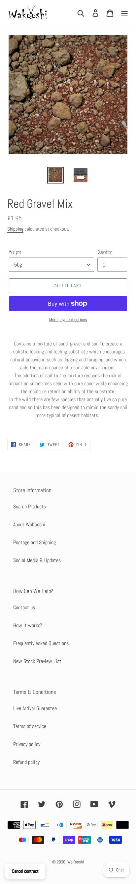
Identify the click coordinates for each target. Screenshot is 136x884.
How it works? (27, 625)
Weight (15, 252)
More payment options (68, 320)
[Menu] (124, 13)
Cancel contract (25, 871)
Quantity (104, 252)
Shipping (15, 229)
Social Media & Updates (37, 560)
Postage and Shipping (34, 542)
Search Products (29, 506)
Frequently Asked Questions (41, 643)
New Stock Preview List (37, 661)
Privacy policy (26, 744)
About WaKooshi (29, 524)
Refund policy (26, 762)
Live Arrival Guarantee (35, 708)
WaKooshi (75, 862)
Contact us (24, 607)
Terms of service (29, 726)
